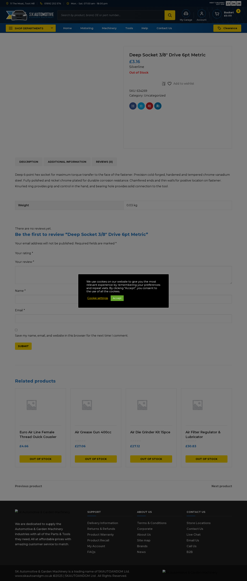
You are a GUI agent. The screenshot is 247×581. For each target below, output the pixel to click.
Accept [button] (117, 298)
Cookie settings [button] (97, 298)
